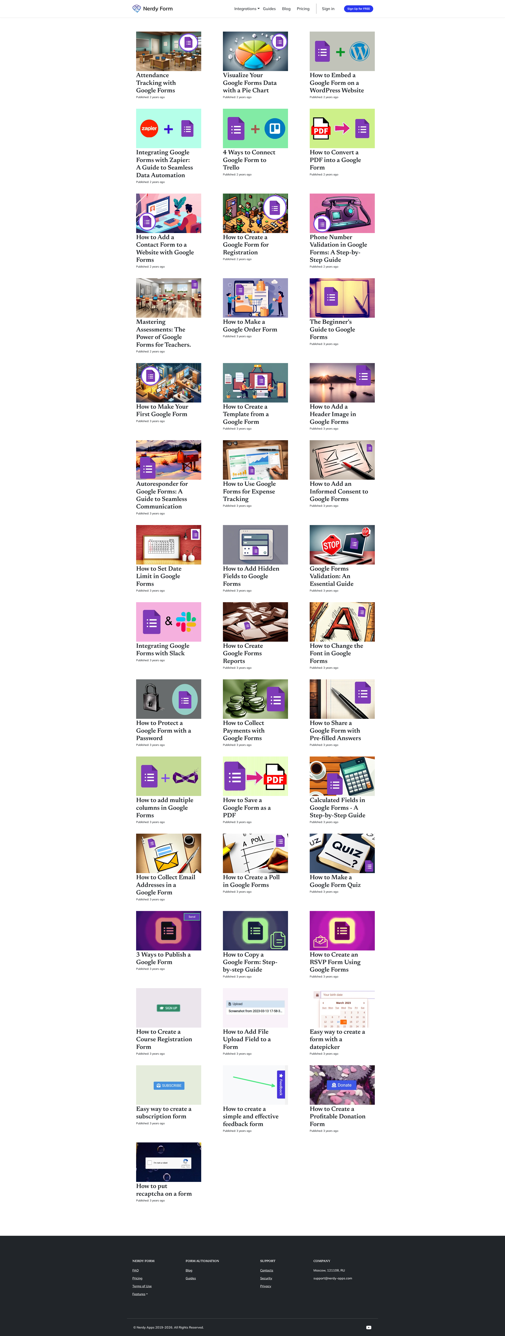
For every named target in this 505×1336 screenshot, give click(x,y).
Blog (286, 8)
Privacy (265, 1286)
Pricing (303, 8)
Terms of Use (142, 1286)
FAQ (135, 1270)
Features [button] (138, 1294)
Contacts (266, 1270)
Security (266, 1278)
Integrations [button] (245, 8)
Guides (269, 8)
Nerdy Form (158, 8)
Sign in (328, 8)
